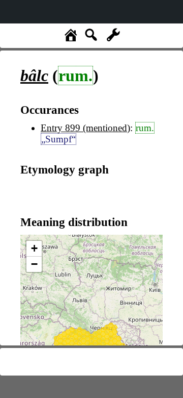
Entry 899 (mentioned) (85, 127)
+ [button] (34, 248)
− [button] (34, 264)
